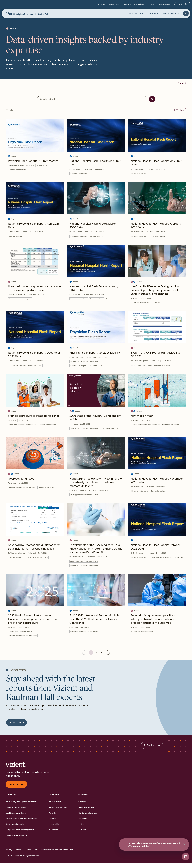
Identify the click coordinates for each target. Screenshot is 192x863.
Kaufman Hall (164, 4)
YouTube (82, 830)
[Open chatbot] (185, 856)
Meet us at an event (87, 807)
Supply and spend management (20, 830)
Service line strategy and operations (21, 818)
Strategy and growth (15, 824)
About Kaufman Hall (58, 807)
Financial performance (16, 807)
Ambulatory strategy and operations (21, 802)
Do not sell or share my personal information (53, 850)
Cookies (27, 850)
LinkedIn (82, 824)
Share (182, 83)
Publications (135, 13)
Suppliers (139, 4)
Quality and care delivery (16, 813)
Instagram (82, 818)
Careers (52, 818)
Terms (18, 850)
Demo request (16, 784)
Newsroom (113, 4)
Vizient (150, 4)
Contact (127, 4)
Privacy (9, 850)
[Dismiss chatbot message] (184, 844)
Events (101, 4)
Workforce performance (16, 835)
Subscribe (153, 13)
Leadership (54, 824)
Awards (52, 813)
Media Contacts (171, 13)
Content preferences (87, 813)
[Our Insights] (17, 14)
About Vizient (55, 802)
